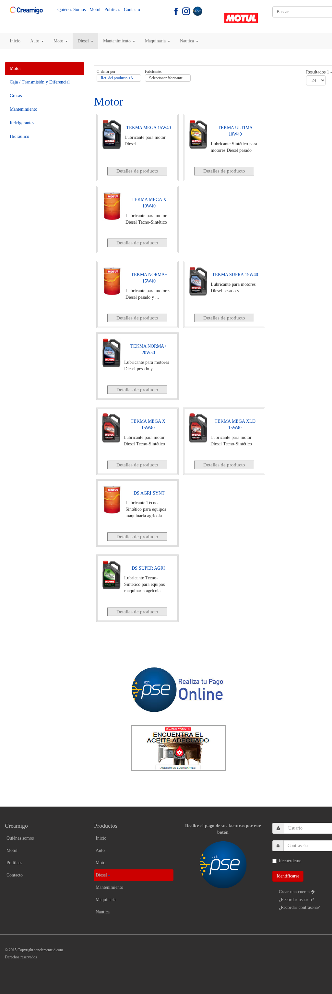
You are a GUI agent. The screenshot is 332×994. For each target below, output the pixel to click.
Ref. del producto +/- (117, 78)
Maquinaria (156, 41)
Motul (95, 9)
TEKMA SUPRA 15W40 (235, 274)
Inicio (15, 41)
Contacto (132, 9)
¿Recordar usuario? (296, 899)
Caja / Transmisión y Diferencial (40, 82)
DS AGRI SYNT (149, 493)
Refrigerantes (22, 122)
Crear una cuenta (295, 891)
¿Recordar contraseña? (299, 907)
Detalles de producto (137, 170)
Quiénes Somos (71, 9)
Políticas (112, 9)
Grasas (16, 95)
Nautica (187, 41)
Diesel (83, 41)
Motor (15, 68)
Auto (35, 41)
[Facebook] (176, 10)
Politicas (14, 862)
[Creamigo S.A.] (26, 10)
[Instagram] (186, 10)
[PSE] (197, 10)
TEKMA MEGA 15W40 (148, 127)
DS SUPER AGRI (148, 568)
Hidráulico (19, 136)
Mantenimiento (117, 41)
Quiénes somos (20, 838)
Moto (59, 41)
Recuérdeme (290, 860)
